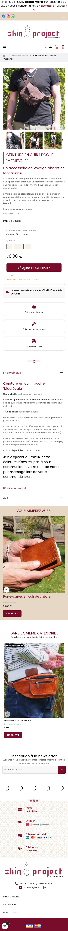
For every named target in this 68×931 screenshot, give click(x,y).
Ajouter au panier (35, 268)
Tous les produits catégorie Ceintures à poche (34, 637)
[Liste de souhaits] (12, 275)
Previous (5, 140)
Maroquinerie (9, 603)
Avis (6, 498)
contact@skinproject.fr (37, 887)
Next (62, 140)
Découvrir (12, 613)
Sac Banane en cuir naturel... (18, 721)
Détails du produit (14, 488)
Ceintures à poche (12, 724)
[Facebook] (4, 16)
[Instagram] (8, 16)
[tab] (34, 373)
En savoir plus (12, 373)
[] (6, 590)
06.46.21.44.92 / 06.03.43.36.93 (36, 883)
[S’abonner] (62, 770)
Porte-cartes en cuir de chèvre (26, 596)
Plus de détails (12, 221)
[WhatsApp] (13, 16)
